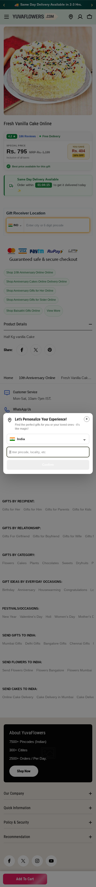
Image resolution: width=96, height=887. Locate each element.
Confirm (48, 464)
